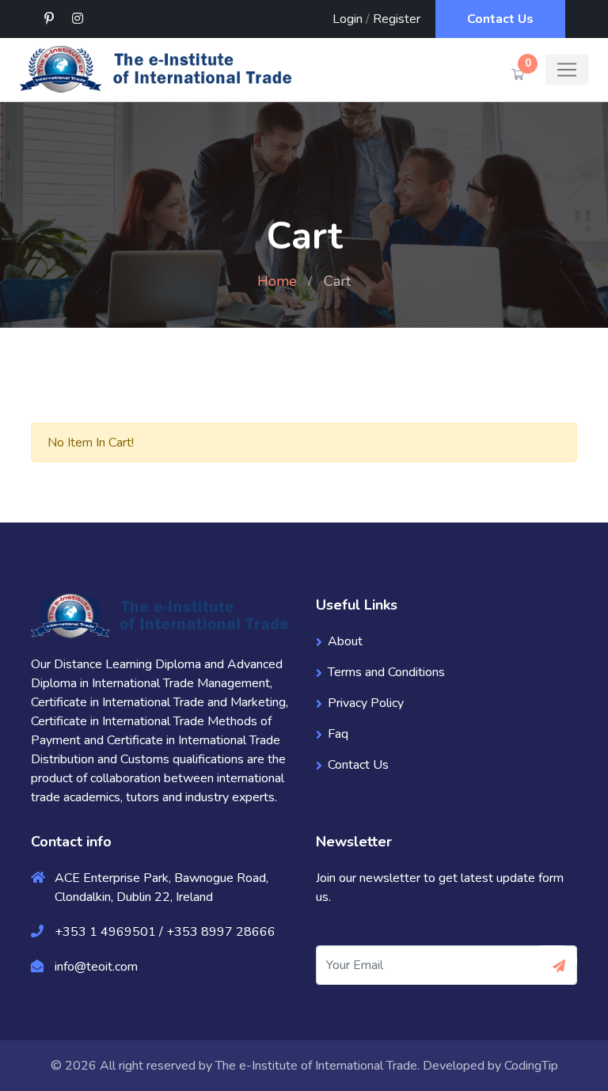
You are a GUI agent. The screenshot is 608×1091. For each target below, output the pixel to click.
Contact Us (500, 19)
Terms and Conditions (386, 672)
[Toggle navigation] (567, 70)
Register (396, 19)
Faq (338, 734)
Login (347, 19)
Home (277, 281)
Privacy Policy (366, 703)
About (345, 641)
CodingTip (531, 1065)
